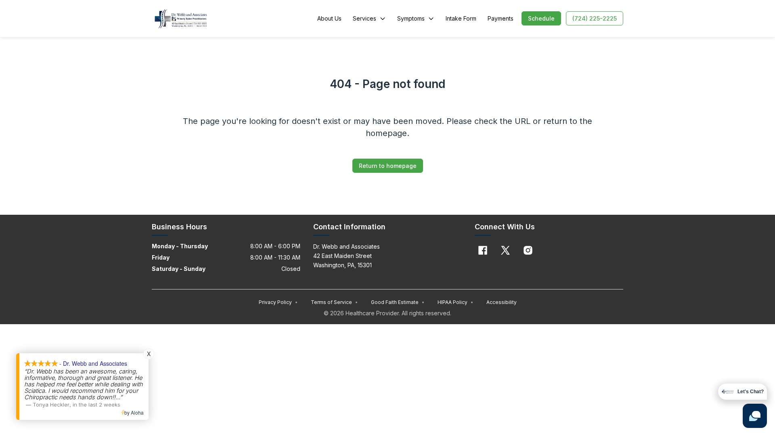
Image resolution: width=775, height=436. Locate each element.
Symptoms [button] (411, 18)
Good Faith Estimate (398, 302)
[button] (541, 18)
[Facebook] (483, 250)
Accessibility (501, 302)
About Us (329, 18)
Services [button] (364, 18)
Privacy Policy (278, 302)
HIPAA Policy (455, 302)
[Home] (180, 18)
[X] (505, 250)
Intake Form (461, 18)
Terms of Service (334, 302)
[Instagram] (528, 250)
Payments (500, 18)
